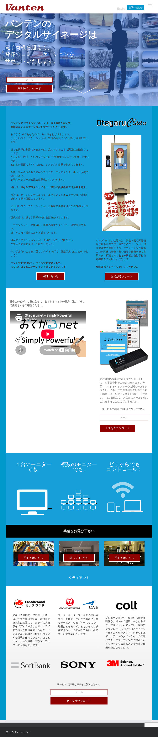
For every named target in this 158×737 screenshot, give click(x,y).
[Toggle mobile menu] (150, 6)
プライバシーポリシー (18, 732)
